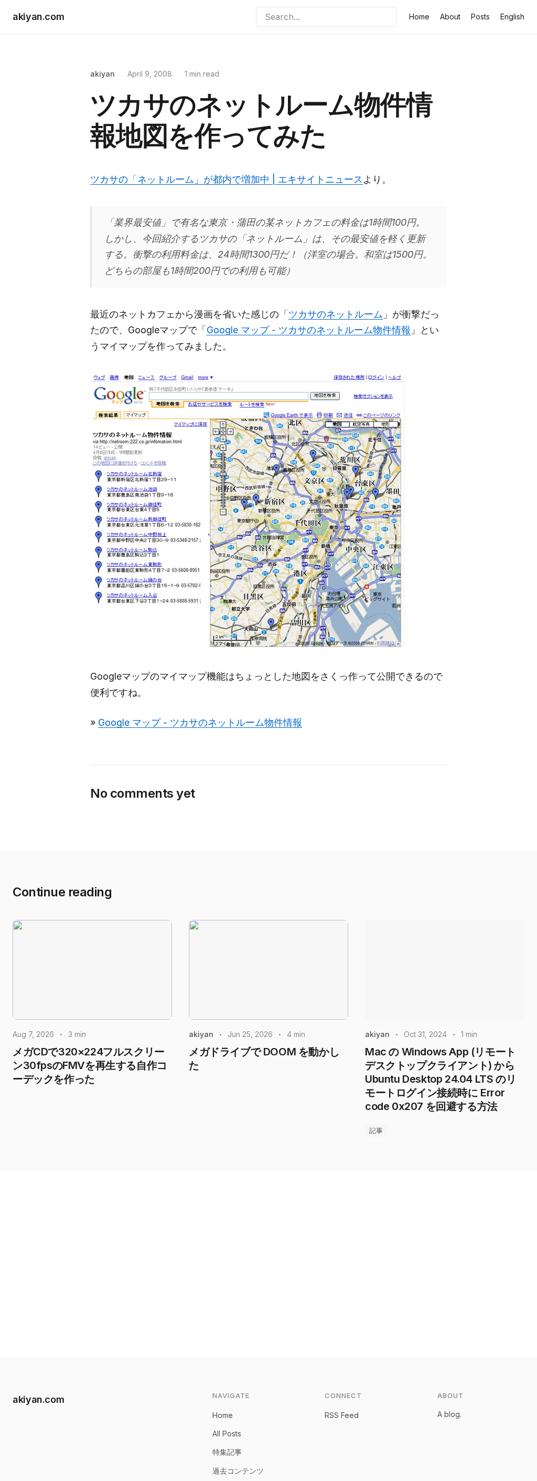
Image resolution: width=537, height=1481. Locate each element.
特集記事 (227, 1451)
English (512, 16)
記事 (376, 1130)
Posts (480, 16)
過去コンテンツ (238, 1470)
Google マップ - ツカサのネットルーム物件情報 (309, 329)
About (450, 16)
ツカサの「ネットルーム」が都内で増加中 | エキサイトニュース (226, 179)
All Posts (226, 1433)
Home (419, 16)
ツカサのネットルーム (335, 314)
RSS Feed (342, 1415)
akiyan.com (38, 16)
